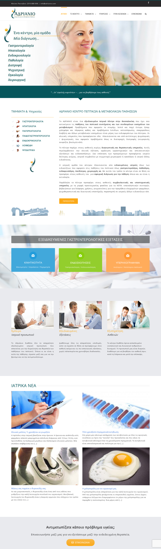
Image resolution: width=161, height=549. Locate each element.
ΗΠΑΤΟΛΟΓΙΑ (29, 126)
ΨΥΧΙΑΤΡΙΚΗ (28, 150)
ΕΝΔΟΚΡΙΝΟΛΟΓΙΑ (31, 140)
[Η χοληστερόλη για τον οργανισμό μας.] (116, 466)
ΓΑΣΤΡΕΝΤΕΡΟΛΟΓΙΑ (32, 121)
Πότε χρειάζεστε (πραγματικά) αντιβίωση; (100, 432)
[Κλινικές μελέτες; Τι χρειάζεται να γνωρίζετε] (45, 410)
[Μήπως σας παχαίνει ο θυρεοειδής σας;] (45, 466)
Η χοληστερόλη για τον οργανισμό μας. (99, 488)
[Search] (146, 13)
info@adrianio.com (48, 4)
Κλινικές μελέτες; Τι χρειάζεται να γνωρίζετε (30, 432)
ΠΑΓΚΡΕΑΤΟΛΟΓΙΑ (31, 131)
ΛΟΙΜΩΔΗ (27, 145)
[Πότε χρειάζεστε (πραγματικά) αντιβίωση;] (116, 410)
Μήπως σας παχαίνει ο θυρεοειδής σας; (28, 488)
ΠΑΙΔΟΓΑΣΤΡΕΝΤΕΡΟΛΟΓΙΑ (36, 136)
